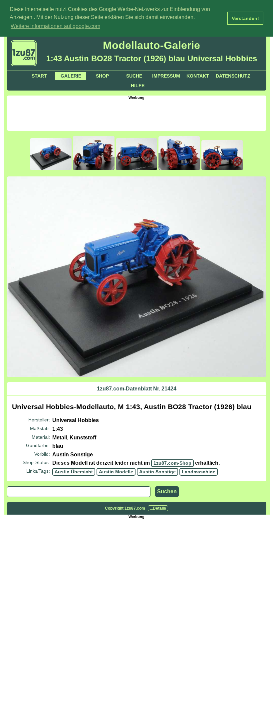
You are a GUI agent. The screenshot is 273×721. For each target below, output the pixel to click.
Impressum (166, 76)
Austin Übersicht (74, 471)
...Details (158, 508)
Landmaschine (198, 471)
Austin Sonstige (157, 471)
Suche (134, 76)
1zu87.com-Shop (172, 463)
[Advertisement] (136, 114)
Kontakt (197, 76)
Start (39, 76)
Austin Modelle (116, 471)
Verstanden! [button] (245, 18)
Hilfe (137, 85)
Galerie (71, 76)
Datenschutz (233, 76)
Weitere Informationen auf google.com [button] (55, 26)
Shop (102, 76)
